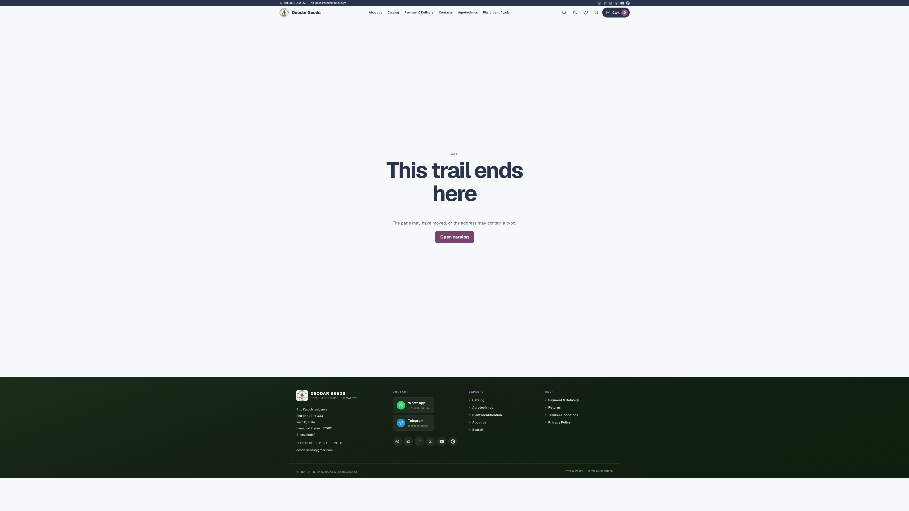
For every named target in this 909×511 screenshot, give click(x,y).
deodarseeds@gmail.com (330, 3)
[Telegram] (605, 3)
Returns (554, 407)
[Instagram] (611, 3)
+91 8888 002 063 (295, 3)
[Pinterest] (628, 3)
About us (375, 12)
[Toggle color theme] (575, 12)
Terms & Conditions (563, 415)
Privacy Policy (559, 422)
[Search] (564, 12)
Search (477, 429)
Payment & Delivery (419, 12)
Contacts (446, 12)
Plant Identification (497, 12)
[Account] (596, 12)
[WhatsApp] (599, 3)
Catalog (393, 12)
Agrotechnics (468, 12)
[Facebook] (616, 3)
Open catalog (454, 237)
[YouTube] (622, 3)
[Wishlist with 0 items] (585, 12)
